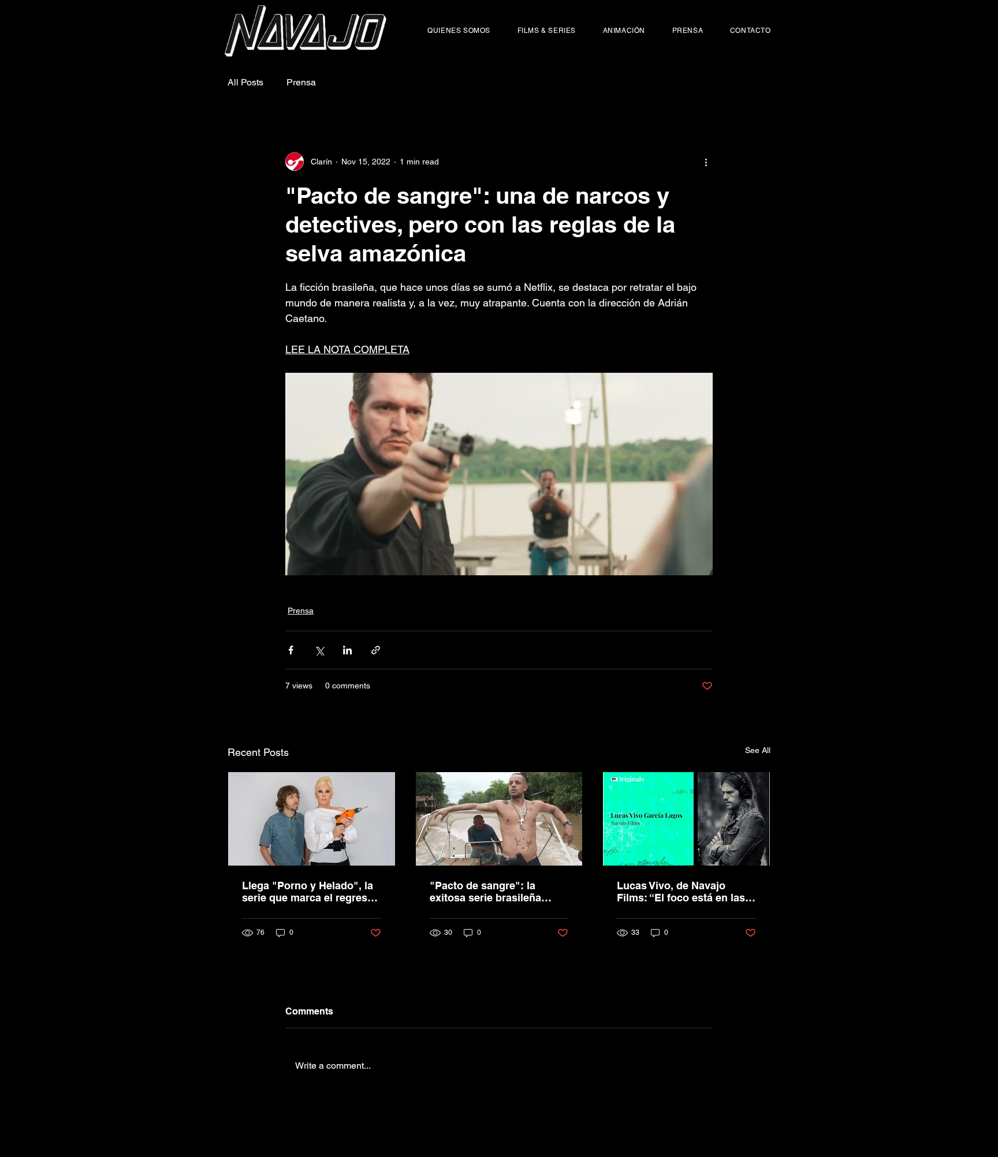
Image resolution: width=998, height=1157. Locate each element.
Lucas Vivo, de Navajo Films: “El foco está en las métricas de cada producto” (685, 891)
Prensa (301, 82)
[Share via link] (375, 650)
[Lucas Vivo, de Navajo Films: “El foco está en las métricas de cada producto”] (686, 819)
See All (757, 750)
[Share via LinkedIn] (347, 650)
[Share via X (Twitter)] (319, 650)
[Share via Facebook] (290, 650)
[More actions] (706, 162)
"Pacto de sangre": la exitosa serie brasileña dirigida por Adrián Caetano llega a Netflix (498, 891)
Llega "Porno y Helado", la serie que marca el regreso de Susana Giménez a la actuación (308, 891)
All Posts (245, 82)
